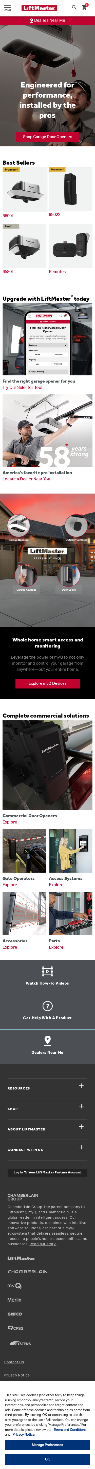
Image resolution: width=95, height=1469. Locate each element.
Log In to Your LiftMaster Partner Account (47, 1172)
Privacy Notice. (24, 1434)
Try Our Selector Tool (22, 388)
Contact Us (14, 1362)
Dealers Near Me (49, 20)
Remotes (57, 272)
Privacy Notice (17, 1375)
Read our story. (43, 1244)
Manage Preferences (47, 1445)
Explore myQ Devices (48, 683)
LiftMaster (17, 1212)
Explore (10, 822)
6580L (8, 272)
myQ (32, 1212)
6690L (8, 216)
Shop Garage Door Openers (47, 137)
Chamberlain (57, 1212)
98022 (54, 215)
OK (47, 1459)
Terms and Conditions (70, 1430)
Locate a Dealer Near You (26, 479)
